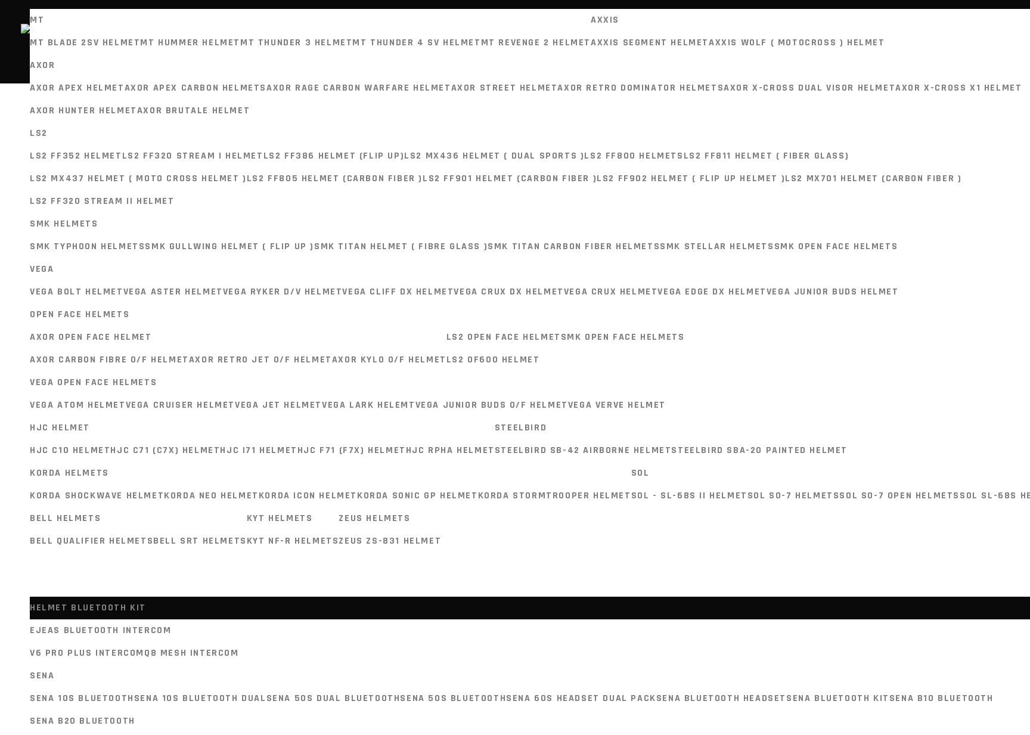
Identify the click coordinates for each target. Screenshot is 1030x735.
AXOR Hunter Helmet (83, 110)
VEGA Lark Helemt (368, 405)
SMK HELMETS (64, 224)
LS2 (39, 133)
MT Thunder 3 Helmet (296, 42)
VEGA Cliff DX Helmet (398, 292)
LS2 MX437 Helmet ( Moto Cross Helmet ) (138, 178)
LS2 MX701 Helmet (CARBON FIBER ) (873, 178)
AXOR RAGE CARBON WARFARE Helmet (358, 88)
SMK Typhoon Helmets (87, 246)
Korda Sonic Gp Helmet (417, 495)
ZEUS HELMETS (374, 518)
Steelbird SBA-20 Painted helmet (759, 450)
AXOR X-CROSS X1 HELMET (958, 88)
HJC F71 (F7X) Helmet (351, 450)
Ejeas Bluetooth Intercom (100, 630)
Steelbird (521, 427)
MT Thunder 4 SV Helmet (416, 42)
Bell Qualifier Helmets (91, 541)
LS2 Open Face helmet (503, 337)
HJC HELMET (60, 427)
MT (37, 20)
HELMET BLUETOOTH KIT (88, 607)
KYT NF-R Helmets (293, 541)
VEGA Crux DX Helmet (508, 292)
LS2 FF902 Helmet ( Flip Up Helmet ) (691, 178)
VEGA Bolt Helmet (76, 292)
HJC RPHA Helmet (450, 450)
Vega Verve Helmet (617, 405)
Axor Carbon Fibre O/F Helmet (109, 359)
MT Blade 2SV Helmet (85, 42)
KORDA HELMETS (69, 473)
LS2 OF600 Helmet (493, 359)
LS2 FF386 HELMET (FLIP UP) (334, 156)
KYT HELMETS (280, 518)
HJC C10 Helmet (70, 450)
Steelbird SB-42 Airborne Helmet (583, 450)
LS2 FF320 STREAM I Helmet (192, 156)
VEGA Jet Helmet (278, 405)
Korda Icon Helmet (308, 495)
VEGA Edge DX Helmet (711, 292)
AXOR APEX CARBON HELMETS (195, 88)
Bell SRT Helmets (200, 541)
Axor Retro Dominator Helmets (640, 88)
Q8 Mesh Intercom (191, 653)
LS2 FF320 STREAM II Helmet (102, 201)
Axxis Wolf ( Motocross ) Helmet (797, 42)
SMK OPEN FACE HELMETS (836, 246)
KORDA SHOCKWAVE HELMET (97, 495)
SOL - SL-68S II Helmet (689, 495)
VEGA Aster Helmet (173, 292)
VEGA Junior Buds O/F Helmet (491, 405)
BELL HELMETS (65, 518)
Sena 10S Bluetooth (82, 698)
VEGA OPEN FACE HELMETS (93, 382)
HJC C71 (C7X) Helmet (165, 450)
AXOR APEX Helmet (77, 88)
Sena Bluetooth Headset (721, 698)
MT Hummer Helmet (190, 42)
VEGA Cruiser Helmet (180, 405)
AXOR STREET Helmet (504, 88)
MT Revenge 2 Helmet (536, 42)
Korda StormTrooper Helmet (554, 495)
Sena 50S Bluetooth (453, 698)
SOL (640, 473)
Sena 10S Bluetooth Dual (200, 698)
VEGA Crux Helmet (611, 292)
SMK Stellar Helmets (717, 246)
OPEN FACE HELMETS (79, 314)
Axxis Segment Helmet (650, 42)
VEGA (42, 269)
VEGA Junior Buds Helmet (833, 292)
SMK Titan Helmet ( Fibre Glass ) (401, 246)
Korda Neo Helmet (211, 495)
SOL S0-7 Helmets (793, 495)
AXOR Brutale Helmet (193, 110)
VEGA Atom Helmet (78, 405)
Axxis (605, 20)
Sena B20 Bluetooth (82, 721)
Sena (42, 675)
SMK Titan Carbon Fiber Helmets (574, 246)
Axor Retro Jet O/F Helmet (260, 359)
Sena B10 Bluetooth (941, 698)
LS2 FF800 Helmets (633, 156)
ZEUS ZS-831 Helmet (390, 541)
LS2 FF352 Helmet (76, 156)
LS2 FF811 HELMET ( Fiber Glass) (766, 156)
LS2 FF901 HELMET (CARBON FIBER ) (510, 178)
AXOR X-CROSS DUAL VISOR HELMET (809, 88)
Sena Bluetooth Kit (837, 698)
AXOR (42, 65)
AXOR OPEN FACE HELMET (91, 337)
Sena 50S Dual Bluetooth (333, 698)
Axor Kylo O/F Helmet (389, 359)
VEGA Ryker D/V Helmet (283, 292)
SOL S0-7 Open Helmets (899, 495)
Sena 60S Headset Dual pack (581, 698)
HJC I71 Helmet (258, 450)
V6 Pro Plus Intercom (87, 653)
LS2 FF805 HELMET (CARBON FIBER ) (335, 178)
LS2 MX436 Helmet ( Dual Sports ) (494, 156)
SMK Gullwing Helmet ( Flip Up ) (229, 246)
